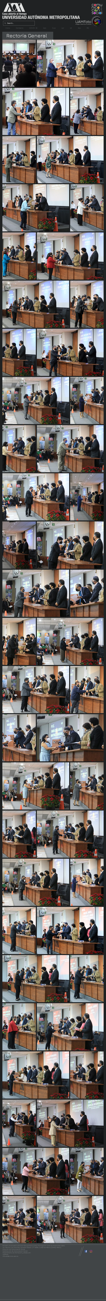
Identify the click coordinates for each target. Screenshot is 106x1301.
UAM (79, 21)
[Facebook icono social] (86, 1251)
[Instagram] (91, 1251)
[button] (44, 28)
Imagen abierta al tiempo (83, 24)
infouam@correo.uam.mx (10, 1256)
